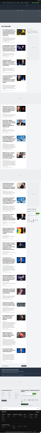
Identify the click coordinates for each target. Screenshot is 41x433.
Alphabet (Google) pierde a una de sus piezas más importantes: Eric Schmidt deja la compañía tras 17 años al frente (9, 278)
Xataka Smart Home (3, 419)
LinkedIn (31, 221)
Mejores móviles (30, 32)
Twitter (39, 2)
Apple (2, 395)
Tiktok (33, 2)
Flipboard (29, 221)
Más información (26, 432)
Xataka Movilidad (17, 394)
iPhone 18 (29, 31)
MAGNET (22, 2)
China (31, 30)
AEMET (28, 30)
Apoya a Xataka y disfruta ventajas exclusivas (27, 405)
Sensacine (14, 415)
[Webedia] (39, 0)
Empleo (9, 398)
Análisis (9, 392)
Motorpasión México (25, 426)
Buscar (38, 408)
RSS (28, 221)
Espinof (14, 416)
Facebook (31, 220)
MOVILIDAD (18, 2)
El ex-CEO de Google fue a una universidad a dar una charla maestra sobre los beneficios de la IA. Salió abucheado (9, 32)
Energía (9, 394)
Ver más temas (4, 400)
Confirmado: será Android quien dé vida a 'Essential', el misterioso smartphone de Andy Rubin (9, 291)
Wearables (4, 321)
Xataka (3, 415)
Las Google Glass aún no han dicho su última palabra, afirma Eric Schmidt (8, 317)
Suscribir (37, 213)
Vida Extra (8, 416)
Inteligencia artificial (16, 396)
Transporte (4, 143)
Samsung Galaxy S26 (33, 31)
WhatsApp (32, 2)
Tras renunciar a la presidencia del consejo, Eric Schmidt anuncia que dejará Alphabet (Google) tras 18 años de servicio (9, 260)
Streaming (3, 392)
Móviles (4, 338)
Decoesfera (30, 416)
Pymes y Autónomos (36, 417)
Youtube (33, 220)
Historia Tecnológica (6, 235)
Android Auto (36, 32)
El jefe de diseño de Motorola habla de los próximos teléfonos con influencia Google (8, 334)
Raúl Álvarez (6, 272)
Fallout (36, 30)
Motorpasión (25, 415)
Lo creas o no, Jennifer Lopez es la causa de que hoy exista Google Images (9, 304)
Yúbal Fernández (7, 312)
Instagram (36, 2)
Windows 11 (16, 398)
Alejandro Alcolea (7, 42)
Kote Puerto (6, 345)
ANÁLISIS (4, 2)
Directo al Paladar (20, 415)
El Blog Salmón (36, 415)
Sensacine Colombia (14, 428)
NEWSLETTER (26, 2)
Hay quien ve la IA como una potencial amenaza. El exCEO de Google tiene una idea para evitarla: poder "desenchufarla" (9, 109)
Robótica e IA (4, 113)
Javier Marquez (7, 194)
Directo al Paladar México (20, 426)
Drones (4, 190)
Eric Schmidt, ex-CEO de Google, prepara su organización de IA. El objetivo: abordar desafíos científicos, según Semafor (9, 217)
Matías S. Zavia (6, 72)
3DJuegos (8, 415)
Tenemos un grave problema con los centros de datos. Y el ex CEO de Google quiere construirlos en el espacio (9, 62)
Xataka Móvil (3, 416)
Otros (3, 353)
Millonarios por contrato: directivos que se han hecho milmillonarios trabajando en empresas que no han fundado (9, 155)
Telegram (35, 2)
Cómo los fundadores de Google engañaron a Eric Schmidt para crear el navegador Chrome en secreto (8, 230)
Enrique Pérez (7, 254)
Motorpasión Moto (25, 417)
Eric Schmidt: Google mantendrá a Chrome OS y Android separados (9, 350)
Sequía (34, 30)
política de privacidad (32, 395)
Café (33, 32)
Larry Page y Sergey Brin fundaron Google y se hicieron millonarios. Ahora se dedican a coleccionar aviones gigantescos (9, 138)
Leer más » (7, 55)
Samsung (9, 395)
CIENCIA (14, 2)
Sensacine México (14, 426)
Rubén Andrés (6, 149)
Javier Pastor (6, 117)
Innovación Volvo (22, 10)
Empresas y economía (6, 251)
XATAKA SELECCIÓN (9, 2)
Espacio (4, 52)
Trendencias (30, 415)
